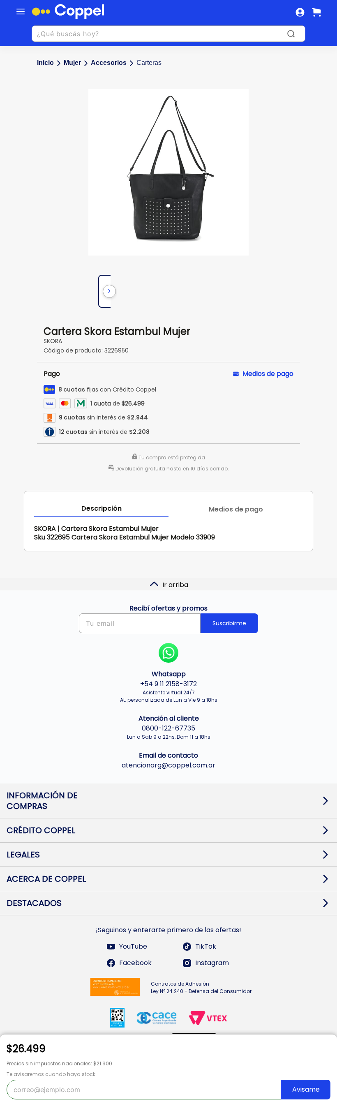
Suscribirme (229, 623)
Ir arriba (175, 585)
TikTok (205, 946)
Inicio (45, 62)
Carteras (149, 62)
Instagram (212, 963)
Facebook (135, 963)
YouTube (133, 946)
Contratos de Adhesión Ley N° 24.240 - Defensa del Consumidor (201, 987)
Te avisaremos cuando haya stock (51, 1074)
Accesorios (109, 62)
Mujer (72, 62)
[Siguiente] (109, 291)
